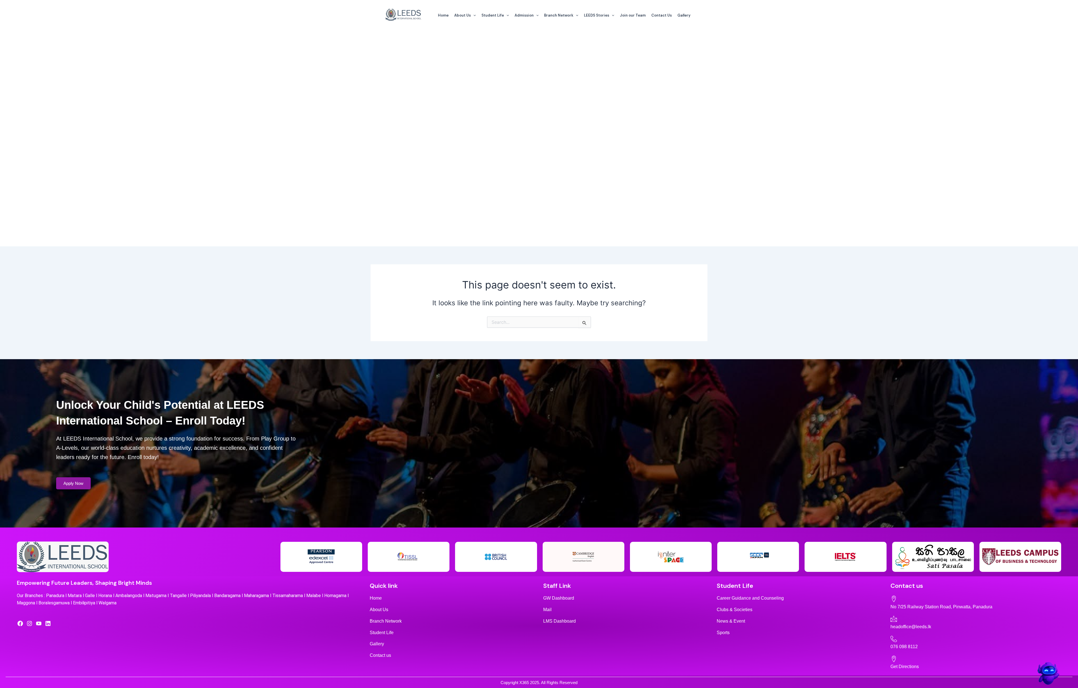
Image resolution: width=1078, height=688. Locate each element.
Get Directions (904, 666)
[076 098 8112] (893, 639)
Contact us (380, 655)
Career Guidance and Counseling (750, 598)
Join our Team (633, 15)
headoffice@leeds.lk (910, 626)
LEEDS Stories (596, 15)
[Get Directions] (893, 658)
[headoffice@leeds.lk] (893, 618)
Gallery (684, 15)
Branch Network (558, 15)
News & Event (731, 621)
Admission (524, 15)
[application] (473, 15)
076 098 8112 (904, 646)
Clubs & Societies (734, 609)
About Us (462, 15)
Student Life (492, 15)
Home (443, 15)
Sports (723, 632)
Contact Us (661, 15)
